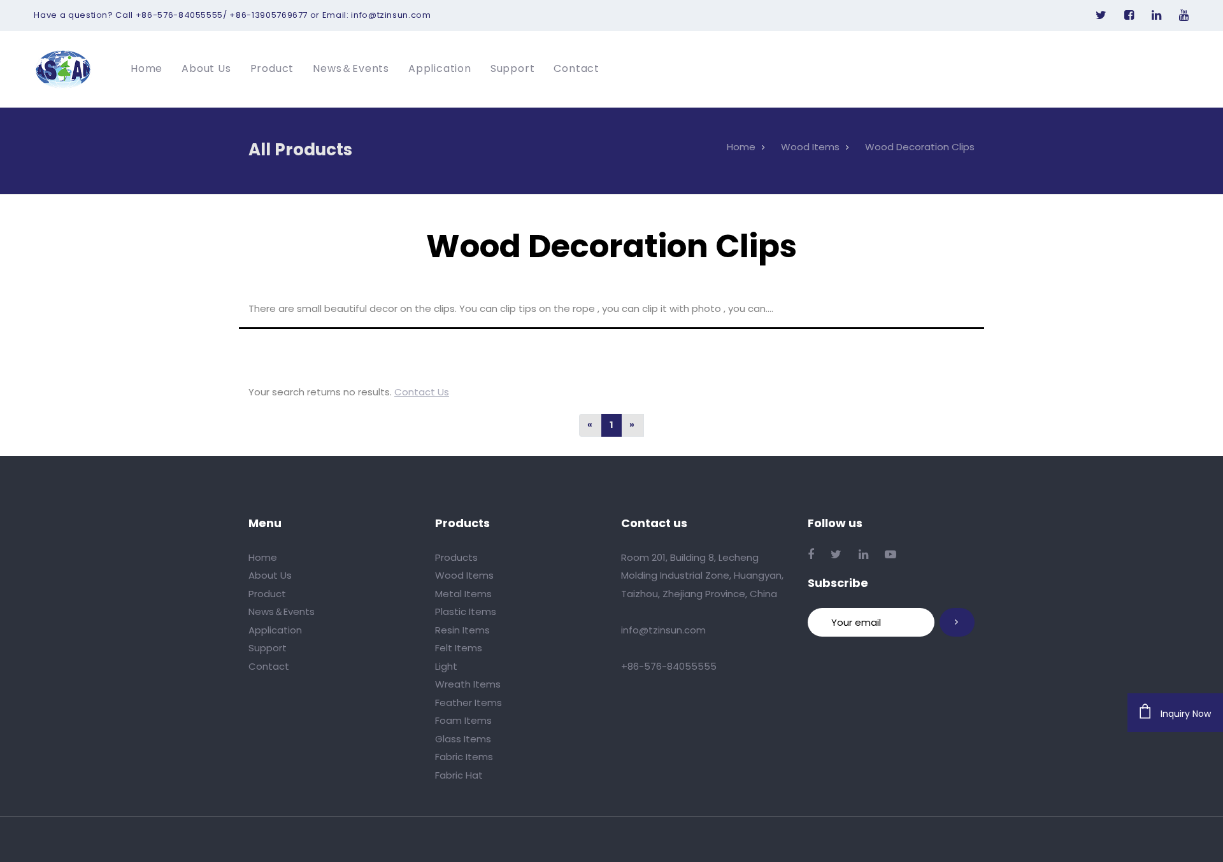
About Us (270, 575)
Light (446, 666)
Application (275, 630)
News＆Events (281, 611)
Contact (268, 666)
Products (456, 557)
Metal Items (463, 593)
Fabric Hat (459, 775)
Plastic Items (465, 611)
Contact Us (421, 392)
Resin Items (462, 630)
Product (267, 593)
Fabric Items (464, 756)
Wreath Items (468, 684)
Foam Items (463, 720)
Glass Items (463, 738)
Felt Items (458, 647)
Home (262, 557)
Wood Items (464, 575)
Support (267, 647)
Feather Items (468, 702)
